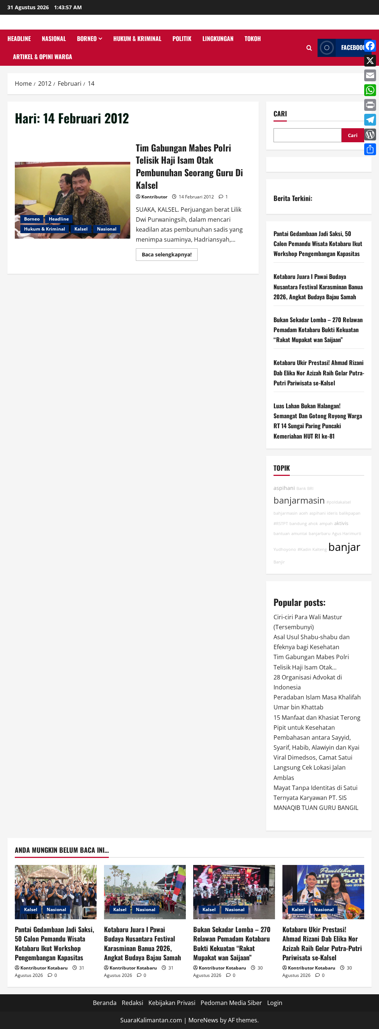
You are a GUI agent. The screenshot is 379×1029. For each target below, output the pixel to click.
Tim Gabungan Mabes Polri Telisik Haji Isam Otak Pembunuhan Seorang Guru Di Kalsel (72, 200)
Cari (280, 113)
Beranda (105, 1003)
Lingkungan (218, 38)
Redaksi (132, 1003)
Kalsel (81, 229)
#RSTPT (281, 523)
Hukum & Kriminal (137, 38)
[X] (370, 60)
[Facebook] (370, 45)
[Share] (370, 149)
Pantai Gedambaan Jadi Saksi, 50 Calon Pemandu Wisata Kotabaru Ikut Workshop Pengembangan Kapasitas (318, 243)
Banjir (279, 562)
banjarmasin (299, 500)
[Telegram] (370, 119)
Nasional (54, 38)
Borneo (87, 38)
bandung (298, 523)
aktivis (341, 523)
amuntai (299, 533)
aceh (303, 513)
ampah (326, 523)
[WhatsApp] (370, 90)
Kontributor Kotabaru (44, 968)
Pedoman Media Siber (231, 1003)
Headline (19, 38)
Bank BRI (304, 488)
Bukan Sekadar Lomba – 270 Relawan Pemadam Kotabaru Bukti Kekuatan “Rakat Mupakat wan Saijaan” (318, 329)
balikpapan (349, 513)
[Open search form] (309, 48)
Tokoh (253, 38)
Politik (181, 38)
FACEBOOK (353, 47)
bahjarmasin (286, 513)
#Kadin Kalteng (312, 549)
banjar (344, 546)
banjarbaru (320, 533)
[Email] (370, 75)
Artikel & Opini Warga (42, 56)
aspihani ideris (323, 513)
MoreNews (203, 1020)
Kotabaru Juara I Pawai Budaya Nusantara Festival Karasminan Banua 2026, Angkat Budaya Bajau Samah (318, 286)
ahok (313, 523)
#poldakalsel (338, 502)
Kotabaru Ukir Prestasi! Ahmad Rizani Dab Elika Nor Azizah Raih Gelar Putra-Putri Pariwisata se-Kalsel (319, 372)
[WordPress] (370, 134)
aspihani (284, 487)
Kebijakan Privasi (171, 1003)
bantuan (282, 533)
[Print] (370, 105)
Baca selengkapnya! (170, 256)
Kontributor (154, 197)
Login (274, 1003)
